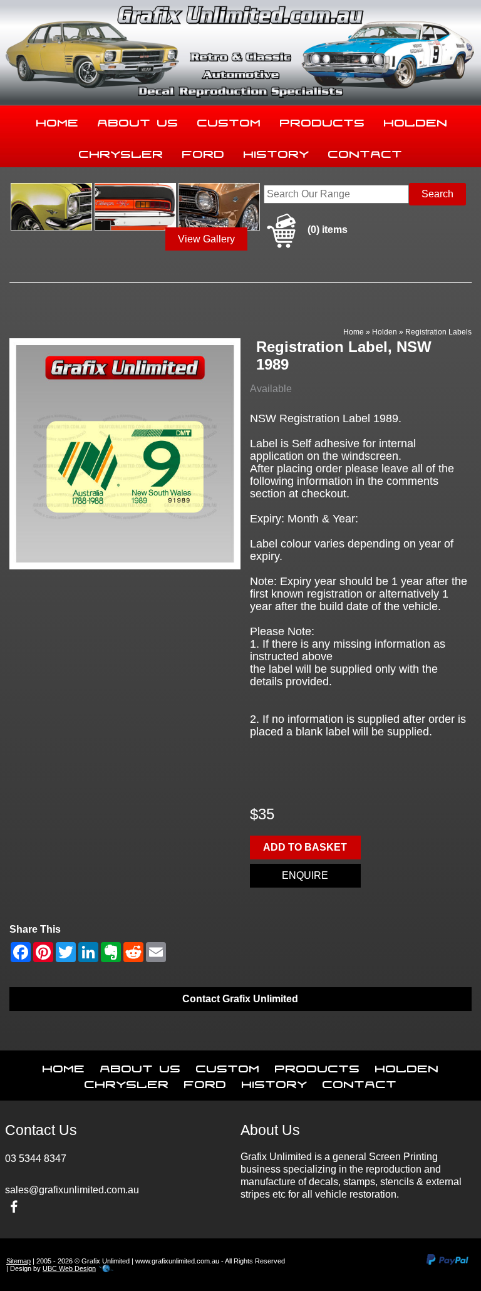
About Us (138, 120)
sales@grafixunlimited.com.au (72, 1190)
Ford (203, 151)
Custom (229, 120)
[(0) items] (306, 246)
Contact (365, 151)
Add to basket (305, 847)
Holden (416, 120)
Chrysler (121, 151)
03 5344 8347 (35, 1158)
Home (57, 120)
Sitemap (18, 1261)
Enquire (305, 875)
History (276, 151)
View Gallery (206, 239)
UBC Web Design (69, 1268)
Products (322, 120)
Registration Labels (438, 332)
